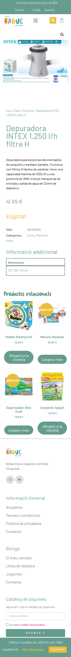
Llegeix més (52, 359)
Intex (9, 240)
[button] (53, 20)
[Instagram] (10, 480)
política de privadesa (33, 624)
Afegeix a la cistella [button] (19, 357)
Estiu (17, 110)
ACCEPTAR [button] (57, 649)
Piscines (28, 110)
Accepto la (27, 624)
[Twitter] (19, 480)
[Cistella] (61, 20)
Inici (9, 110)
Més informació (33, 649)
